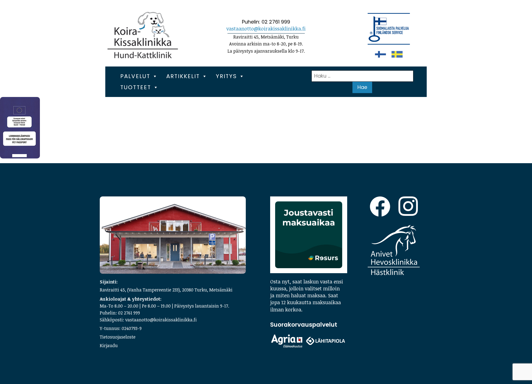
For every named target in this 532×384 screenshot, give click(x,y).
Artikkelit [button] (183, 76)
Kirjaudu (109, 345)
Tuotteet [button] (135, 87)
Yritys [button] (226, 76)
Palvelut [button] (135, 76)
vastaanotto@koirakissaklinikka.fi (266, 28)
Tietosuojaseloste (117, 337)
